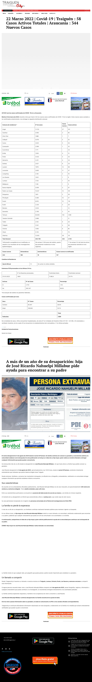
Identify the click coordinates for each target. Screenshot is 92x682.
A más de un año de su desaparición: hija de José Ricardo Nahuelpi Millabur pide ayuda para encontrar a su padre (80, 641)
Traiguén (55, 88)
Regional (46, 88)
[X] (9, 649)
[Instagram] (5, 649)
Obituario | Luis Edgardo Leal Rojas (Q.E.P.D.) (24, 10)
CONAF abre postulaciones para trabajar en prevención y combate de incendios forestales (80, 646)
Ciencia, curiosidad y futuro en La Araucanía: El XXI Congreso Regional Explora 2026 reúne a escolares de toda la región (80, 650)
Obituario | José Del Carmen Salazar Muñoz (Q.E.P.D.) (79, 655)
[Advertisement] (58, 3)
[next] (88, 10)
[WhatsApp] (61, 93)
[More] (64, 93)
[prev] (86, 10)
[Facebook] (58, 93)
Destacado (37, 88)
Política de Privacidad (7, 651)
